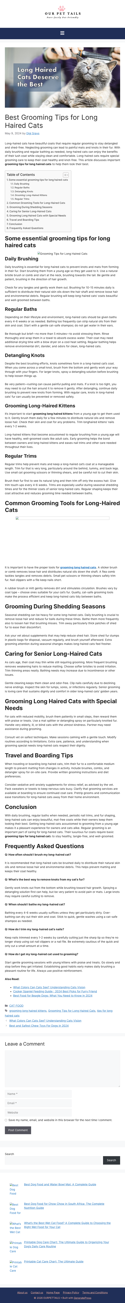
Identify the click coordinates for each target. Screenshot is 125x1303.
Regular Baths (22, 187)
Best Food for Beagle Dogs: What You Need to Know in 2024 (52, 995)
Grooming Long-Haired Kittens (31, 195)
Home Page (53, 1292)
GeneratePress (82, 1297)
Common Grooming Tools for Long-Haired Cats (37, 202)
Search (9, 1154)
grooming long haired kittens (28, 1010)
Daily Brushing (21, 183)
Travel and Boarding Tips (24, 219)
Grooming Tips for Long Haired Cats (71, 1010)
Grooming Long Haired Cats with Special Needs (37, 215)
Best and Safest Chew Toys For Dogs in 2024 (39, 1025)
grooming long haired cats (78, 567)
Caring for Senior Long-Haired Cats (30, 211)
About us (22, 1292)
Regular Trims (22, 199)
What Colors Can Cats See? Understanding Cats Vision (49, 987)
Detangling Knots (24, 191)
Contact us (37, 1292)
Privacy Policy (71, 1292)
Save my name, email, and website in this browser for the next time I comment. (60, 1120)
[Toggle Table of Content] (64, 175)
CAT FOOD (16, 1005)
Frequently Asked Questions (26, 228)
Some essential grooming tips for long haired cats (38, 179)
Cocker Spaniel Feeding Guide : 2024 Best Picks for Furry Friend (55, 991)
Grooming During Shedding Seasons (30, 207)
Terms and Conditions (95, 1292)
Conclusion (15, 224)
